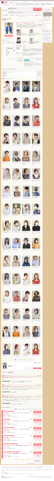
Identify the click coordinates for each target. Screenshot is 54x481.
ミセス (23, 72)
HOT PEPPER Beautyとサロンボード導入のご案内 (34, 476)
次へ (41, 78)
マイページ (47, 1)
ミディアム (11, 71)
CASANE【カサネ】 (12, 8)
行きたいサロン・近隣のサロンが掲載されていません (47, 34)
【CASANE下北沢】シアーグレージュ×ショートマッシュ (16, 198)
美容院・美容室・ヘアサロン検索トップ (39, 1)
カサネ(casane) (35, 5)
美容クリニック (49, 3)
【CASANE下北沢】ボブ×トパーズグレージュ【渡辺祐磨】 (26, 338)
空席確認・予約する (37, 9)
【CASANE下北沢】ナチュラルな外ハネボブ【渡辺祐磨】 (16, 127)
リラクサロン (37, 3)
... (28, 359)
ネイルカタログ (31, 3)
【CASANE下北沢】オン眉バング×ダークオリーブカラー (36, 250)
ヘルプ (51, 1)
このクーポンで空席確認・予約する (37, 412)
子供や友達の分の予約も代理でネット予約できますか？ (47, 38)
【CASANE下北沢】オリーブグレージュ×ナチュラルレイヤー (6, 250)
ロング (31, 71)
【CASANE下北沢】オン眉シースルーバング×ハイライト (6, 110)
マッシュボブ (14, 92)
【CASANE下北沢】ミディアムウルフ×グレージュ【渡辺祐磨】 (36, 163)
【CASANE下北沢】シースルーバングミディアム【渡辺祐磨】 (36, 232)
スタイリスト (39, 5)
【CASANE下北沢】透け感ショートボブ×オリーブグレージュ (16, 180)
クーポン (45, 26)
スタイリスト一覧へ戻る (39, 20)
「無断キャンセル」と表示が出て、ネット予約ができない (47, 41)
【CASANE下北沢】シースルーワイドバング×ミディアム (36, 110)
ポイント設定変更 (46, 20)
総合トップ (3, 5)
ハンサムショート (34, 92)
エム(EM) (11, 473)
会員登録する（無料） (47, 11)
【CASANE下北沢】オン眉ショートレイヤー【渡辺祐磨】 (16, 145)
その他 (16, 76)
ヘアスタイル (18, 3)
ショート (18, 71)
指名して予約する (8, 35)
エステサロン (43, 3)
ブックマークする (38, 12)
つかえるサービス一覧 (47, 19)
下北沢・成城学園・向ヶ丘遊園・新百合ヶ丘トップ (26, 5)
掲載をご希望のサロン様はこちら (47, 476)
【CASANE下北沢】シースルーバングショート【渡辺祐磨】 (36, 180)
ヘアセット (17, 72)
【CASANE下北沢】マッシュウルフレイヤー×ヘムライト (26, 268)
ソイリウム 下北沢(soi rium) (29, 473)
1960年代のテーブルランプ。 (29, 61)
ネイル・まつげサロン (24, 3)
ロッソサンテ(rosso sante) (22, 473)
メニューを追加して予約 (37, 414)
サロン (44, 24)
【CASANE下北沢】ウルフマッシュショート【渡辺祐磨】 (36, 145)
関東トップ (17, 5)
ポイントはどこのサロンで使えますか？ (47, 36)
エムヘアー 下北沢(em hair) (15, 473)
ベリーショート (17, 75)
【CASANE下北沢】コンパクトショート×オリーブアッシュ (16, 232)
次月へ (14, 42)
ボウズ (31, 75)
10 (26, 359)
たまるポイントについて (47, 18)
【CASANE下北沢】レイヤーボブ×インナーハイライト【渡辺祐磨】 (26, 163)
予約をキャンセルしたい (47, 39)
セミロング (24, 71)
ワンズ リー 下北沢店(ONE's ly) (5, 473)
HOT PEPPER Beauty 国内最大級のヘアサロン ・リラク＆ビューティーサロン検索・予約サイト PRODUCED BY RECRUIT (4, 2)
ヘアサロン (12, 3)
